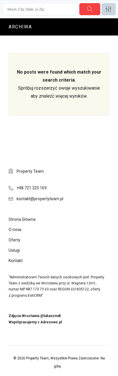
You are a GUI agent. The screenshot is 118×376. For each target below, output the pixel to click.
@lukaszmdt (50, 316)
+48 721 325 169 (32, 188)
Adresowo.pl (51, 322)
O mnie (15, 229)
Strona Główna (22, 219)
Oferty (14, 240)
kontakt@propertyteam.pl (40, 198)
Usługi (14, 250)
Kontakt (16, 260)
